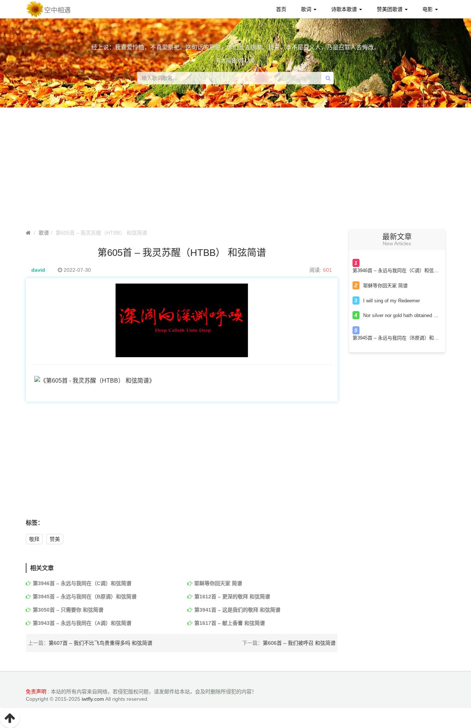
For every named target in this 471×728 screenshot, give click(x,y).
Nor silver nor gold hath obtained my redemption (414, 315)
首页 (281, 9)
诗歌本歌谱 (344, 9)
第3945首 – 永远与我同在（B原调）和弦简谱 (85, 596)
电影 (428, 9)
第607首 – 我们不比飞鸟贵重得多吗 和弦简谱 (100, 643)
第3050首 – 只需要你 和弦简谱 (68, 610)
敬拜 (34, 539)
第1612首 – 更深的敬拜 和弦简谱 (232, 596)
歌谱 (44, 233)
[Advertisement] (235, 170)
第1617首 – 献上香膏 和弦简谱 (229, 623)
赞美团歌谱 (390, 9)
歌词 (307, 9)
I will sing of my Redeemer (391, 300)
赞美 (55, 539)
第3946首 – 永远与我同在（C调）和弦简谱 (82, 583)
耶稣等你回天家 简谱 (218, 583)
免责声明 (36, 691)
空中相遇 (57, 10)
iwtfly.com (93, 699)
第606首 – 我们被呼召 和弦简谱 (299, 643)
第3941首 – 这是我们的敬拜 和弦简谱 (237, 610)
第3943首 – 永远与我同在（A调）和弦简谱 (82, 623)
